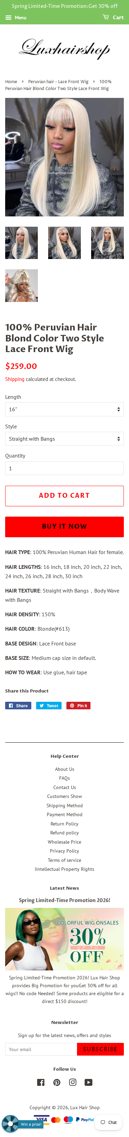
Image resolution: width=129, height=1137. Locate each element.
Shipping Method (64, 805)
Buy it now (64, 526)
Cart (118, 17)
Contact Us (64, 787)
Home (11, 82)
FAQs (64, 778)
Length (13, 396)
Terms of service (64, 860)
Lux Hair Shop (85, 1107)
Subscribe (100, 1049)
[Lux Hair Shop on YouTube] (89, 1084)
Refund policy (64, 833)
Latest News (64, 888)
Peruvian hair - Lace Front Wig (58, 82)
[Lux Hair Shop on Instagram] (72, 1084)
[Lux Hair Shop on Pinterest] (57, 1084)
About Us (64, 769)
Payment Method (65, 814)
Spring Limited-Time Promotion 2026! (64, 901)
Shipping (14, 379)
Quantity (15, 455)
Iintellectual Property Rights (64, 869)
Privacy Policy (64, 851)
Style (11, 426)
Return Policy (64, 824)
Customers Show (64, 796)
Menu (19, 17)
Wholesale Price (64, 842)
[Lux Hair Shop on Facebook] (41, 1084)
